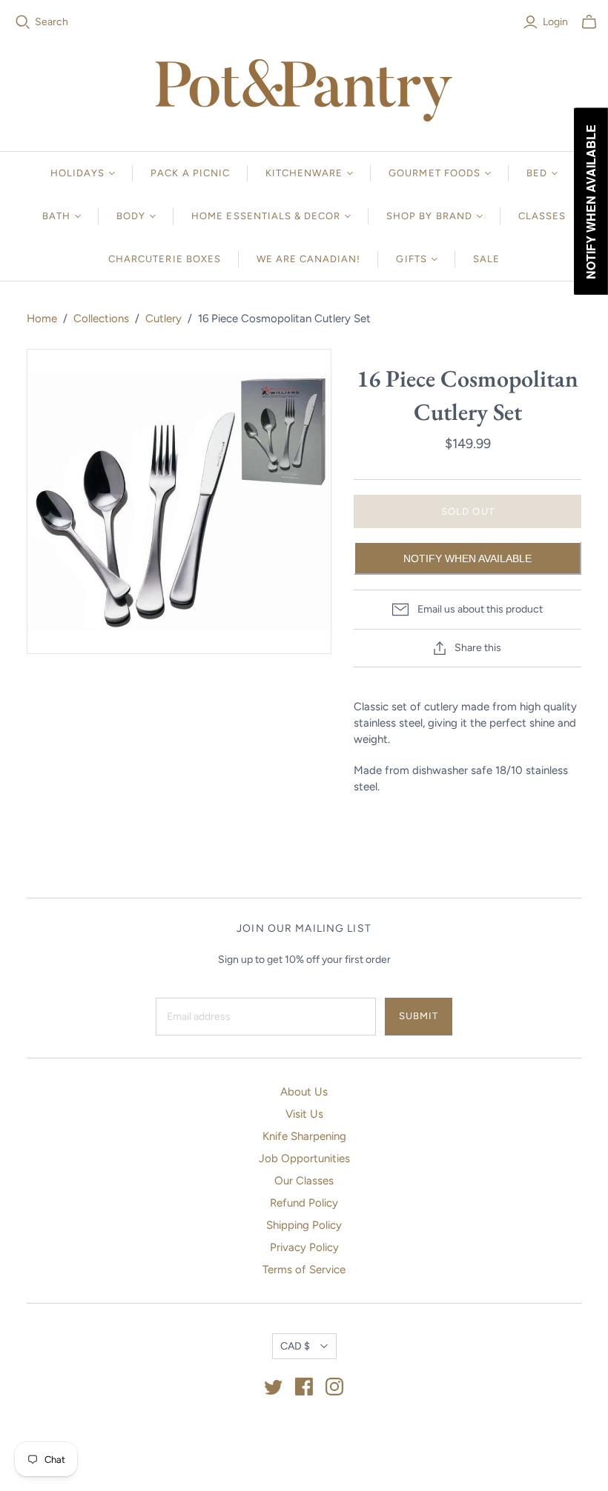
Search (51, 22)
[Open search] (23, 22)
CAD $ (295, 1346)
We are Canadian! (309, 258)
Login (555, 22)
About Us (304, 1091)
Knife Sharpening (304, 1136)
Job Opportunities (304, 1158)
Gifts (411, 258)
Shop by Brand (429, 215)
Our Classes (304, 1180)
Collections (101, 318)
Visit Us (304, 1114)
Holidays (77, 173)
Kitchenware (304, 173)
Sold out (467, 511)
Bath (56, 215)
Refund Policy (304, 1203)
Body (130, 215)
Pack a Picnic (190, 173)
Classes (542, 215)
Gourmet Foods (434, 173)
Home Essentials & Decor (265, 215)
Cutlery (163, 318)
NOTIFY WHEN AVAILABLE (467, 558)
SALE (486, 258)
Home (42, 318)
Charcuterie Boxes (164, 258)
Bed (536, 173)
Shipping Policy (304, 1225)
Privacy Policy (304, 1247)
